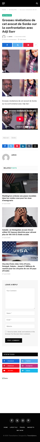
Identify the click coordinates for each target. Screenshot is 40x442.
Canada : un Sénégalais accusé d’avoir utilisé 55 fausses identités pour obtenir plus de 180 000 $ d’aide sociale (19, 232)
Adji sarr (6, 138)
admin (10, 36)
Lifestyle (13, 427)
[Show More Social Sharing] (36, 45)
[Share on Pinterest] (28, 45)
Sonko (14, 138)
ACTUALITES (7, 15)
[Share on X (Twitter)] (18, 45)
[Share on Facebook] (7, 45)
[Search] (37, 3)
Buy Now (20, 430)
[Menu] (3, 3)
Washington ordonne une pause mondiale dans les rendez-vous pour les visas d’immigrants (19, 198)
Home (6, 427)
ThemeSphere (31, 435)
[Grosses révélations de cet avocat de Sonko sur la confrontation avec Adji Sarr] (20, 61)
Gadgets (30, 427)
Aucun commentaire (10, 39)
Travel (22, 427)
